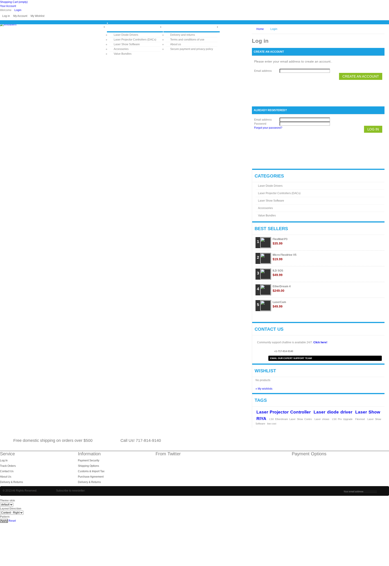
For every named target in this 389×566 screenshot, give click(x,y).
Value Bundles (122, 53)
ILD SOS (278, 273)
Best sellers (271, 228)
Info (172, 26)
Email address (263, 70)
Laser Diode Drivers (126, 34)
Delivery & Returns (11, 482)
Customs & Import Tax (91, 471)
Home (117, 26)
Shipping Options (88, 465)
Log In (4, 460)
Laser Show (367, 411)
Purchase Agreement (91, 476)
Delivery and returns (182, 34)
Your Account (8, 6)
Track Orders (8, 465)
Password (260, 123)
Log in (6, 16)
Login (17, 10)
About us (175, 44)
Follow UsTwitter (361, 440)
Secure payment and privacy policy (191, 49)
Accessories (121, 49)
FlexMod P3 (280, 241)
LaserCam (279, 304)
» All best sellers (367, 317)
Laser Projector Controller (283, 411)
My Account (20, 16)
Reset (12, 520)
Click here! (320, 342)
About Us (5, 476)
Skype (350, 440)
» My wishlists (264, 388)
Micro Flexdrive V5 (284, 257)
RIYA (261, 418)
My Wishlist (37, 16)
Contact (233, 26)
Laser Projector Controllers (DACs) (135, 39)
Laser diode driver (333, 411)
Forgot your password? (268, 127)
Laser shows (321, 419)
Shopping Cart (14, 2)
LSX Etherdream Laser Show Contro (290, 419)
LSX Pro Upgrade (342, 419)
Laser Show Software (127, 44)
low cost (271, 423)
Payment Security (88, 460)
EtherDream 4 (282, 288)
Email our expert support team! (291, 358)
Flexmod (360, 419)
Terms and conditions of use (187, 39)
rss (372, 440)
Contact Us (7, 471)
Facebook (383, 440)
